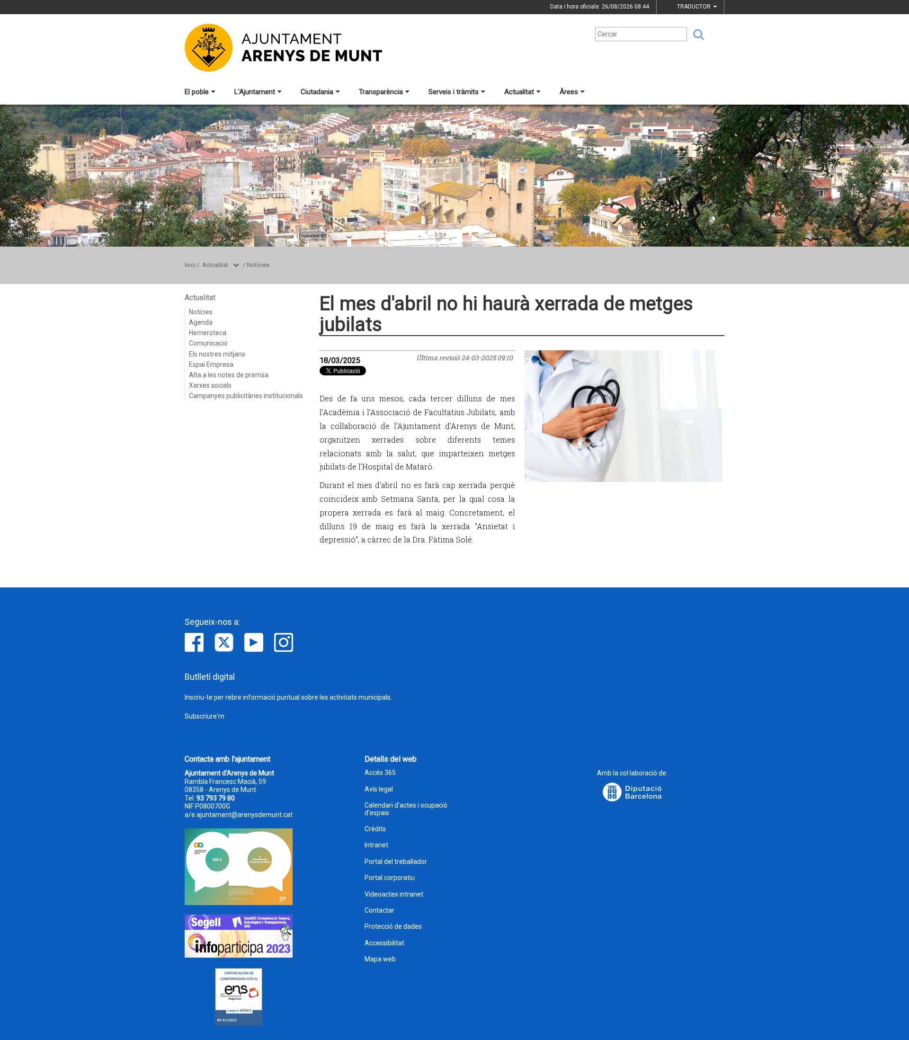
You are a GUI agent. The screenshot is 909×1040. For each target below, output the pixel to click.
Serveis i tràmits (453, 92)
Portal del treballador (396, 861)
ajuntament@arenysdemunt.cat (244, 814)
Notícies (258, 264)
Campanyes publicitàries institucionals (246, 396)
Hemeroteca (207, 333)
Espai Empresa (211, 364)
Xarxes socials (210, 385)
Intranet (376, 845)
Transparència (381, 92)
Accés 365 (380, 772)
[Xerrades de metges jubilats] (623, 416)
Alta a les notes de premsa (228, 375)
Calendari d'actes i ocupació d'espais (406, 809)
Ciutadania (317, 92)
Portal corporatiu (390, 877)
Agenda (201, 322)
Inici (190, 264)
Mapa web (380, 959)
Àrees (569, 92)
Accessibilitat (384, 943)
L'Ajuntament (254, 92)
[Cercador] (695, 35)
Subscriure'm (204, 716)
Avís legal (379, 789)
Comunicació (208, 343)
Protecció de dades (393, 926)
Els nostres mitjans (217, 354)
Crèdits (375, 829)
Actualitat (519, 92)
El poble (197, 92)
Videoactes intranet (394, 894)
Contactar (379, 910)
